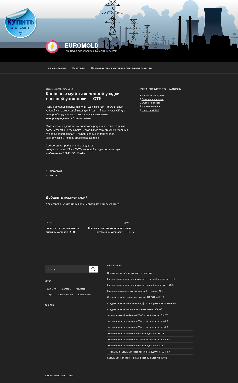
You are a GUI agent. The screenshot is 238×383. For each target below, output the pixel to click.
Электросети (84, 294)
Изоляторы (81, 288)
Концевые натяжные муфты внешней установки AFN (135, 291)
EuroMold (82, 45)
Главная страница (55, 67)
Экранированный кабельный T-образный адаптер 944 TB (137, 315)
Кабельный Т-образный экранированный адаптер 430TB (137, 357)
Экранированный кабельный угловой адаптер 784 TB (135, 333)
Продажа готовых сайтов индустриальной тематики (121, 67)
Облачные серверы (152, 102)
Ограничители (66, 294)
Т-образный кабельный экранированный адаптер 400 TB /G (139, 351)
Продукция (78, 67)
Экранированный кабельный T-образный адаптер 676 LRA (138, 339)
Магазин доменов (151, 106)
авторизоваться (109, 204)
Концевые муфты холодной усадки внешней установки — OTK (140, 284)
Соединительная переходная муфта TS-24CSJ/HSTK (135, 297)
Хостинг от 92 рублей (153, 95)
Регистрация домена (153, 99)
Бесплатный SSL (150, 109)
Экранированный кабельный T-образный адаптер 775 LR (137, 327)
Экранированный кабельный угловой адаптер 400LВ (135, 345)
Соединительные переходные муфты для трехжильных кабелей (141, 303)
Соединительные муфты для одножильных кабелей (134, 309)
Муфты (53, 175)
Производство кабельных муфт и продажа (129, 272)
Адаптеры (66, 288)
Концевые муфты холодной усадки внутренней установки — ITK (141, 278)
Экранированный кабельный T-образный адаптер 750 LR (137, 321)
